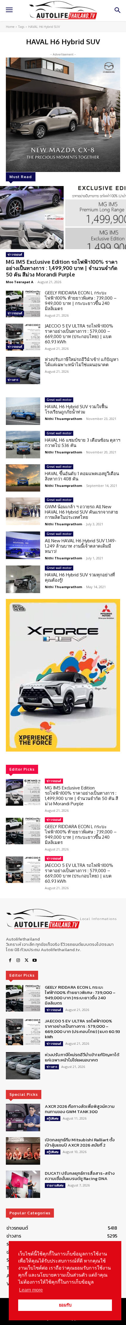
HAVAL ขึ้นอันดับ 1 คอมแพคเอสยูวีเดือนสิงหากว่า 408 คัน (82, 476)
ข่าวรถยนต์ (15, 254)
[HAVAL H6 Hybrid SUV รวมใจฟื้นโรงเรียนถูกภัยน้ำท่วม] (23, 411)
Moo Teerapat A (19, 282)
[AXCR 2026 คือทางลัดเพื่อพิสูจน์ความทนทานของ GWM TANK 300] (23, 1117)
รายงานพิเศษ (55, 1185)
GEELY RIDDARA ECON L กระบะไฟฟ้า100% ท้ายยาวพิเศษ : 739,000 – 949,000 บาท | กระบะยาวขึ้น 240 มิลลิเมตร (81, 300)
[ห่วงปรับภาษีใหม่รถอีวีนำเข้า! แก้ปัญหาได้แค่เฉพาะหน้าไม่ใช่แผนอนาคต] (23, 370)
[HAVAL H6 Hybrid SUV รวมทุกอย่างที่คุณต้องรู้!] (23, 579)
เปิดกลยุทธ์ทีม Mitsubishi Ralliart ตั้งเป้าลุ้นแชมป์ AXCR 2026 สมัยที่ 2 (80, 1142)
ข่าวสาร (13, 380)
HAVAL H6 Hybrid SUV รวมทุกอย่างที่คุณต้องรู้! (80, 577)
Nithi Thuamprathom (63, 418)
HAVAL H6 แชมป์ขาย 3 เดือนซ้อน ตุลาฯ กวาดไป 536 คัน (82, 442)
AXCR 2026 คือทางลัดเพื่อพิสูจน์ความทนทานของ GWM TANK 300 (80, 1109)
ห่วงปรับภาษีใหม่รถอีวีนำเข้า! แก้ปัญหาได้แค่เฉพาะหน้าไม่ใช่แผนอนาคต (81, 362)
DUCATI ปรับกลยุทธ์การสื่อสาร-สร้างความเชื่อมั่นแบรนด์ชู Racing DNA (80, 1176)
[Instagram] (18, 960)
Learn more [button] (31, 1289)
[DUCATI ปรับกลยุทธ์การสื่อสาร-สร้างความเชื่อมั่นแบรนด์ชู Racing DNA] (23, 1184)
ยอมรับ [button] (65, 1305)
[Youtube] (34, 960)
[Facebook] (10, 960)
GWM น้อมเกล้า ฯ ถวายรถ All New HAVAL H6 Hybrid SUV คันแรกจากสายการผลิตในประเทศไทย (81, 512)
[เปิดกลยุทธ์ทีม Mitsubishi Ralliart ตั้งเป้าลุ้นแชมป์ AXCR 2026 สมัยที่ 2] (23, 1151)
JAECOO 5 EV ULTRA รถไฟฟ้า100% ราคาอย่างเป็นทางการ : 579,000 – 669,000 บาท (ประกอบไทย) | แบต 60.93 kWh (79, 334)
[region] (63, 675)
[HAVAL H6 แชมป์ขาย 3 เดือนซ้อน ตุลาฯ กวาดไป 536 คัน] (23, 444)
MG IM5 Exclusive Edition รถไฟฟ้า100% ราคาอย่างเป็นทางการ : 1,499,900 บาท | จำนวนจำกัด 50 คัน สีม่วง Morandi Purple (62, 268)
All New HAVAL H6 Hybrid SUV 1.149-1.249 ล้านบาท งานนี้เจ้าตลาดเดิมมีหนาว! (80, 546)
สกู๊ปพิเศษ (53, 1118)
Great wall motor (59, 400)
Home (10, 27)
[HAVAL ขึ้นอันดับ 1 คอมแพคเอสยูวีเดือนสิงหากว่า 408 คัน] (23, 478)
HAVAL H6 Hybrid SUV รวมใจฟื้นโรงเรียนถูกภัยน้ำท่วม (76, 409)
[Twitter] (26, 960)
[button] (63, 675)
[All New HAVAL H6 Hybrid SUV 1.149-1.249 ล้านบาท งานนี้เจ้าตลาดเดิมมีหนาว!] (23, 545)
